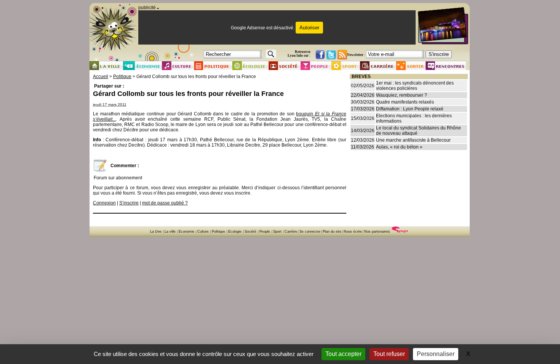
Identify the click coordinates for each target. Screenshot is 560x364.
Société (250, 231)
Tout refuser (389, 354)
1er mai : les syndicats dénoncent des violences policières (415, 85)
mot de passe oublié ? (165, 203)
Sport (277, 231)
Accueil (100, 76)
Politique (122, 76)
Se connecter (309, 231)
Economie (186, 231)
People (264, 231)
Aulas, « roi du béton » (399, 147)
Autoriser (309, 27)
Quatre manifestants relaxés (405, 102)
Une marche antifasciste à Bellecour (413, 140)
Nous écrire (353, 231)
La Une (156, 231)
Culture (203, 231)
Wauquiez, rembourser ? (401, 95)
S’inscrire (129, 203)
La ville (170, 231)
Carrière (291, 231)
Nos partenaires (376, 231)
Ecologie (235, 231)
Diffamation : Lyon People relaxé (409, 109)
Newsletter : (356, 55)
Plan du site (332, 231)
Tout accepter (343, 354)
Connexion (104, 203)
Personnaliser (435, 354)
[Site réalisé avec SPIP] (400, 231)
